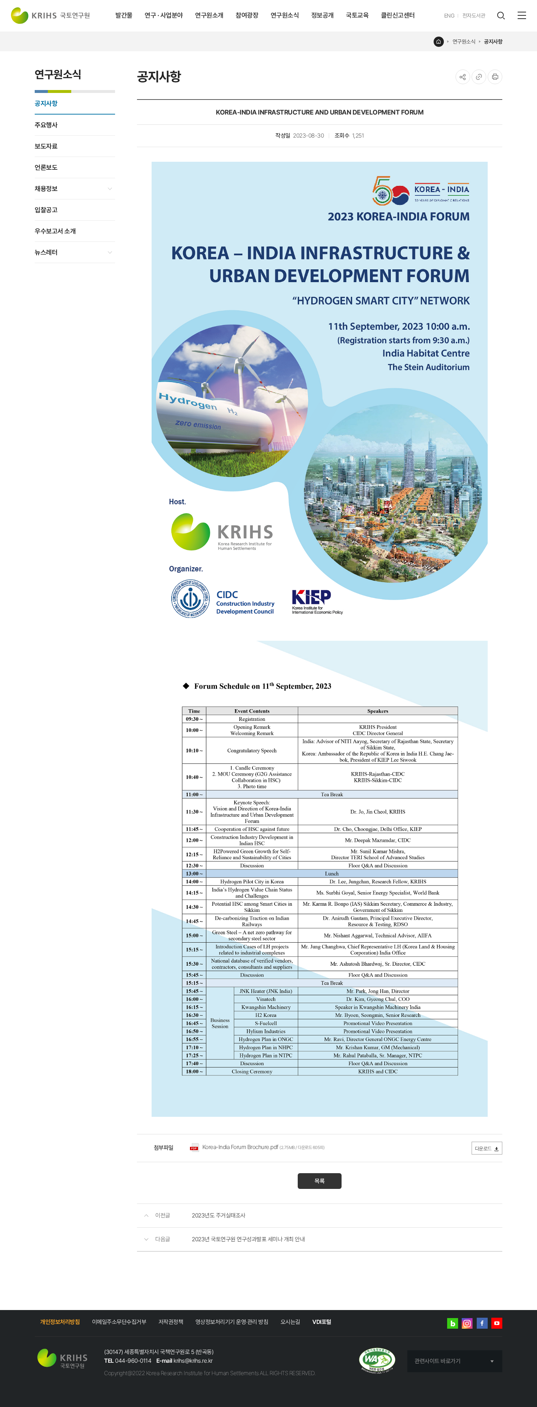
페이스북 (482, 1323)
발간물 (124, 15)
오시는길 (290, 1321)
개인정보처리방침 (60, 1321)
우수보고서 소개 (55, 231)
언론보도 (46, 167)
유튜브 (496, 1323)
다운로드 (483, 1149)
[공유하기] (463, 77)
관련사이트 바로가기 (437, 1361)
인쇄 (495, 77)
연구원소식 (285, 15)
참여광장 (247, 15)
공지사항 (493, 41)
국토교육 (357, 15)
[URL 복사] (479, 77)
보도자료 (46, 146)
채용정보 (46, 188)
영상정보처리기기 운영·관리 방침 (231, 1321)
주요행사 (46, 125)
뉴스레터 (46, 252)
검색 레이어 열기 (500, 15)
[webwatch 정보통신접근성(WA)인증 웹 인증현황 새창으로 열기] (377, 1361)
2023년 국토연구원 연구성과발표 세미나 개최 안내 (248, 1239)
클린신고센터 (398, 15)
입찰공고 (46, 210)
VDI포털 (321, 1321)
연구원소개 (209, 15)
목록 (320, 1181)
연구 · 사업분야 (164, 15)
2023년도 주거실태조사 (218, 1215)
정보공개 (322, 15)
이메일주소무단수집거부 (119, 1321)
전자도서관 (473, 15)
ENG (449, 15)
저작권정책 (171, 1321)
